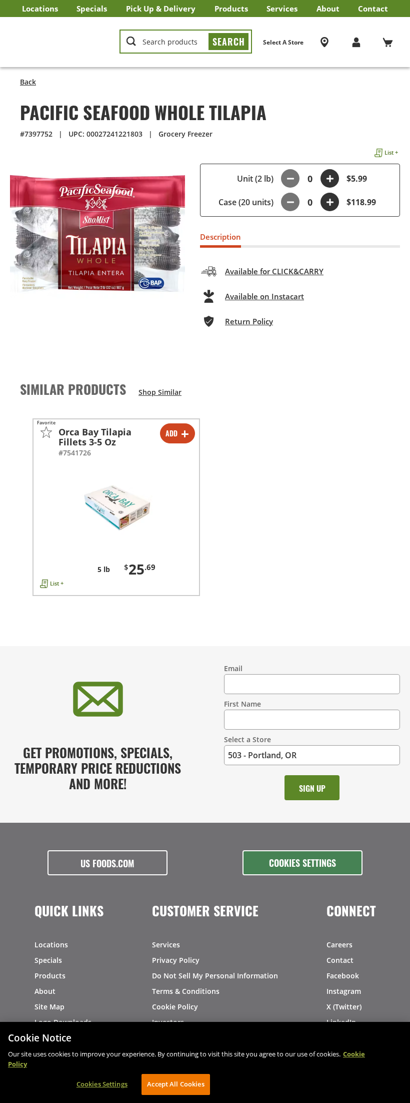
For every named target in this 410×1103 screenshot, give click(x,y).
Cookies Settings (302, 862)
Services (282, 9)
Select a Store (247, 739)
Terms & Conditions (186, 991)
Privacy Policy (176, 960)
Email (233, 668)
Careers (339, 944)
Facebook (342, 975)
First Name (242, 704)
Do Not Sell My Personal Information (215, 975)
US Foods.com (107, 862)
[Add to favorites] (46, 432)
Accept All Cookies (175, 1083)
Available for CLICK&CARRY (274, 271)
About (328, 9)
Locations (40, 9)
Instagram (343, 991)
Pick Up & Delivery (161, 9)
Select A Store (283, 42)
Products (231, 9)
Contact (373, 9)
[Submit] (228, 41)
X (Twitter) (344, 1006)
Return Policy (249, 321)
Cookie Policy (175, 1006)
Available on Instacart (264, 296)
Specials (91, 9)
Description (220, 237)
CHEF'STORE (60, 42)
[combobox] (186, 42)
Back (28, 82)
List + (391, 152)
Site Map (49, 1006)
